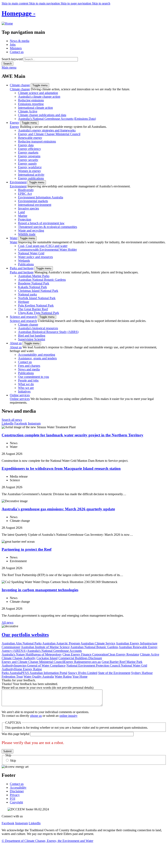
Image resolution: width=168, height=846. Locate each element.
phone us (36, 715)
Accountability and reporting (36, 354)
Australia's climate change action (39, 96)
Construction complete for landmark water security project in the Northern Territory (72, 435)
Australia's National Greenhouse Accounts (54, 650)
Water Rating (63, 676)
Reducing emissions (31, 100)
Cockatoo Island (47, 658)
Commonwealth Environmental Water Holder (47, 249)
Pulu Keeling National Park (36, 305)
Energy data (26, 145)
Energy (14, 122)
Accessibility (18, 787)
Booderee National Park (33, 283)
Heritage (23, 302)
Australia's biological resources (38, 328)
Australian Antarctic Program (61, 643)
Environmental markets (33, 201)
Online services (20, 395)
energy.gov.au (92, 662)
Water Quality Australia (39, 676)
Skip (13, 760)
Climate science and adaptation (38, 93)
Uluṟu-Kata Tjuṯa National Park (38, 313)
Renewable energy (30, 137)
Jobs (13, 44)
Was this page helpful (15, 734)
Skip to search (101, 3)
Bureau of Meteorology (46, 654)
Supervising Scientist (31, 339)
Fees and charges (29, 365)
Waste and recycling (31, 230)
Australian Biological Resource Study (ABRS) (48, 332)
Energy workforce (30, 167)
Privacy (15, 795)
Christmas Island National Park (38, 290)
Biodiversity (26, 190)
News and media (29, 369)
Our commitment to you (33, 376)
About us (16, 343)
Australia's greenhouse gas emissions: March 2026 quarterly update (58, 509)
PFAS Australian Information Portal (44, 673)
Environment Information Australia (40, 197)
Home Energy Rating (28, 669)
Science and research (23, 316)
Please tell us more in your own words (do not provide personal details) (47, 687)
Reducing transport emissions (37, 141)
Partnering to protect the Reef (26, 549)
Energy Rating (73, 662)
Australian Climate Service (98, 643)
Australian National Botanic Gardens (42, 279)
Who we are (26, 388)
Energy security (28, 160)
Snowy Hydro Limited (82, 673)
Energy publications (31, 178)
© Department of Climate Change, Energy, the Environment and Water (47, 841)
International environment (34, 204)
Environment (18, 182)
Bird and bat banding (31, 335)
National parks (27, 294)
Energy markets (28, 152)
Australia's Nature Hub (16, 654)
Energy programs (29, 156)
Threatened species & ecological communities (47, 227)
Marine (22, 215)
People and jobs (28, 380)
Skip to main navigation (45, 3)
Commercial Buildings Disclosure (80, 658)
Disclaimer (17, 791)
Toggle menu (40, 85)
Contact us (17, 52)
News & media (19, 41)
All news (7, 622)
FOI (12, 798)
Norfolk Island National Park (37, 298)
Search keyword (12, 59)
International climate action (35, 107)
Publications (26, 264)
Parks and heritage (22, 268)
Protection (24, 219)
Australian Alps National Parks (22, 643)
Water (13, 238)
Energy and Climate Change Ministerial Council (49, 134)
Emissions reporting (31, 104)
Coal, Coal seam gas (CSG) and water (42, 246)
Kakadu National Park (32, 287)
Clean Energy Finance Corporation (85, 654)
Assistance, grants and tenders (37, 358)
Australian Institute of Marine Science (45, 647)
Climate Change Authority (19, 658)
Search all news (12, 419)
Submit (7, 751)
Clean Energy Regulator (123, 654)
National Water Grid (31, 253)
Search (7, 63)
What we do (26, 384)
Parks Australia (11, 673)
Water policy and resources (35, 257)
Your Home (79, 676)
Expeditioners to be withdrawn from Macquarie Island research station (61, 468)
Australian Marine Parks (33, 276)
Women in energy (29, 171)
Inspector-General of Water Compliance (40, 665)
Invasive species (28, 208)
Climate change (20, 85)
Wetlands (24, 260)
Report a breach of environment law (41, 223)
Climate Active (27, 111)
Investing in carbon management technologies (40, 590)
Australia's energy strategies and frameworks (47, 130)
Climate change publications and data (42, 115)
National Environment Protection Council (93, 665)
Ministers (16, 48)
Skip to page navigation (76, 3)
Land (21, 212)
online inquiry (68, 715)
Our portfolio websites (25, 634)
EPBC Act (25, 193)
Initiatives (24, 391)
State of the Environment (114, 673)
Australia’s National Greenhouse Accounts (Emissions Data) (57, 118)
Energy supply (27, 163)
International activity (31, 174)
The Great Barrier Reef (33, 309)
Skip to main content (15, 3)
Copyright (16, 802)
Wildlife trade (26, 234)
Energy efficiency (29, 149)
